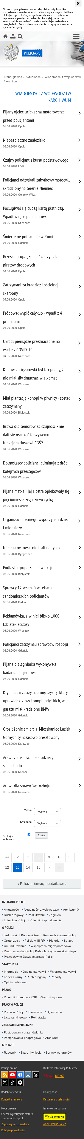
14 (26, 866)
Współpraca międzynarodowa (51, 946)
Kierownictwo (30, 935)
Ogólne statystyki (34, 971)
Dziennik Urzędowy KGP (20, 997)
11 (68, 856)
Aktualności (33, 77)
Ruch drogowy (13, 915)
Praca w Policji (12, 1004)
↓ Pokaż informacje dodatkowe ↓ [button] (42, 884)
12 (6, 866)
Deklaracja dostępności (56, 1099)
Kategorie (26, 821)
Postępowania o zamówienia (23, 1032)
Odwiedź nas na (12, 1074)
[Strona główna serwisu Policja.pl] (5, 36)
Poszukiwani (36, 915)
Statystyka (10, 964)
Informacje (11, 971)
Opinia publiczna (15, 982)
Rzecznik (10, 1052)
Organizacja (12, 940)
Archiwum (12, 81)
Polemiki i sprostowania (46, 920)
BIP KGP (59, 1075)
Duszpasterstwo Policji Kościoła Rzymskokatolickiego (40, 951)
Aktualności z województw (41, 909)
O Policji (8, 927)
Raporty (56, 977)
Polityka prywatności (13, 1130)
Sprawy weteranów (59, 1052)
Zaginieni (55, 915)
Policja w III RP (35, 940)
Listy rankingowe (15, 1017)
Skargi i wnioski (30, 1052)
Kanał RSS (4, 1074)
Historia (54, 940)
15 (37, 866)
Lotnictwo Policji (14, 920)
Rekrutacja (38, 1017)
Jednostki (10, 935)
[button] (76, 36)
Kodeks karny (13, 977)
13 (16, 866)
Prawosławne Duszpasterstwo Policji (28, 956)
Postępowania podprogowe (22, 1037)
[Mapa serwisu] (13, 36)
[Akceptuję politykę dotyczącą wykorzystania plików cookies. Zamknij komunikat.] (78, 3)
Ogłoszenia (54, 1012)
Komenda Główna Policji (59, 935)
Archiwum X (71, 909)
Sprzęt (68, 940)
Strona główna (12, 77)
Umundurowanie (15, 946)
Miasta (28, 810)
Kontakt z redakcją (11, 1099)
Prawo (6, 989)
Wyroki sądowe (51, 997)
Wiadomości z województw (63, 77)
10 (58, 856)
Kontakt (8, 1045)
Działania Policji (13, 902)
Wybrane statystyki (63, 971)
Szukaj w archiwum (8, 838)
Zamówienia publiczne (17, 1025)
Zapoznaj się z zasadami (15, 1124)
